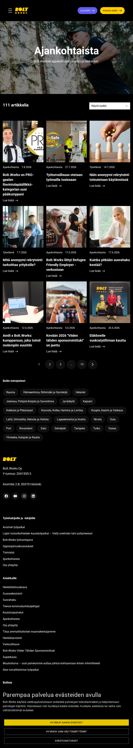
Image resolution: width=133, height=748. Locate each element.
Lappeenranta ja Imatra (71, 419)
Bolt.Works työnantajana (18, 539)
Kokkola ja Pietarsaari (19, 410)
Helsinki (80, 392)
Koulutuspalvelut (13, 612)
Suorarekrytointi (12, 593)
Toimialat (8, 552)
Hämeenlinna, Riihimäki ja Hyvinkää (45, 392)
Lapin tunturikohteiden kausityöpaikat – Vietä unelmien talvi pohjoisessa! (47, 533)
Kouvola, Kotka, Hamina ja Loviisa (62, 410)
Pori (8, 428)
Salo (43, 428)
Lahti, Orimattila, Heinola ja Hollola (27, 419)
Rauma (10, 392)
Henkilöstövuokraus (15, 587)
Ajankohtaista (11, 559)
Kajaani (87, 401)
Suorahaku (9, 599)
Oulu (113, 419)
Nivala (98, 419)
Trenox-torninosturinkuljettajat (21, 606)
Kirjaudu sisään (110, 10)
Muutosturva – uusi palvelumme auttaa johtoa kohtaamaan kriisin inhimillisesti (52, 663)
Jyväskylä (68, 401)
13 (83, 365)
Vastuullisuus (11, 644)
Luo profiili (85, 10)
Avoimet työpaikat (14, 527)
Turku (96, 428)
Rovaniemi (25, 428)
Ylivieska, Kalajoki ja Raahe (23, 437)
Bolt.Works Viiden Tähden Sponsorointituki (29, 650)
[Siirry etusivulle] (21, 10)
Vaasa (112, 428)
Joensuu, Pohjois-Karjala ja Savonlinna (30, 401)
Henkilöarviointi (12, 638)
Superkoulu (10, 657)
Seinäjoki (60, 428)
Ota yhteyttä (10, 565)
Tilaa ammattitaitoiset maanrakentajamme (29, 631)
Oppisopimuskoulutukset (18, 546)
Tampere (79, 428)
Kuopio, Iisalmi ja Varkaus (107, 410)
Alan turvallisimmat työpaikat (21, 669)
